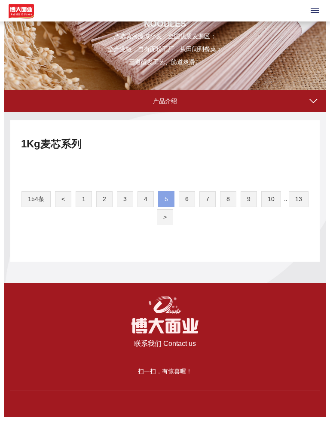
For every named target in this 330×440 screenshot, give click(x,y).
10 (271, 199)
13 (298, 199)
